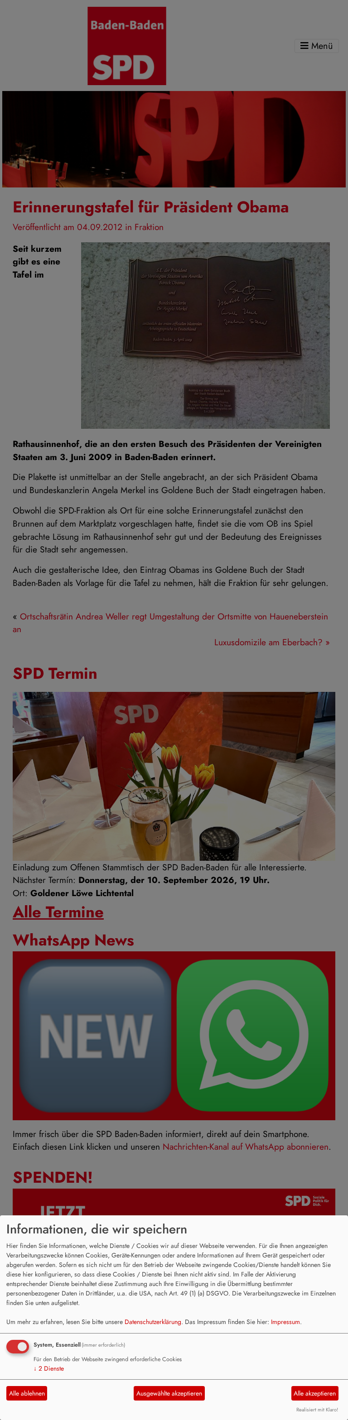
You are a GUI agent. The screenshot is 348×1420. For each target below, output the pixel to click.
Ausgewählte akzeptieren (169, 1393)
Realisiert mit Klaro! (317, 1409)
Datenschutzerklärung (153, 1321)
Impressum (285, 1321)
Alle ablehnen (27, 1393)
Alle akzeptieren (315, 1393)
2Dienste (49, 1368)
